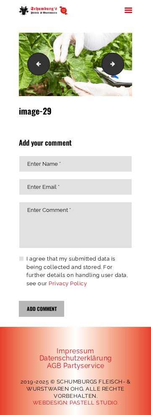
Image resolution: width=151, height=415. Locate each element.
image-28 (36, 64)
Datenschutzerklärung (75, 358)
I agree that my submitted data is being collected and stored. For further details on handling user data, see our (77, 271)
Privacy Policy (68, 283)
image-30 (121, 64)
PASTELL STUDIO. (94, 402)
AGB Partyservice (75, 366)
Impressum (75, 351)
